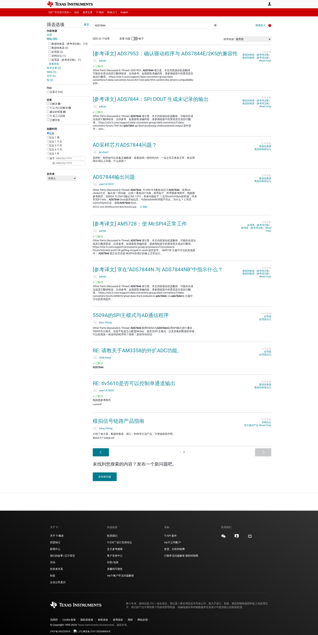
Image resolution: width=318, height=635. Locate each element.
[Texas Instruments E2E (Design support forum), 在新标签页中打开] (236, 537)
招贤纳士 (55, 542)
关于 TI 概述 (57, 535)
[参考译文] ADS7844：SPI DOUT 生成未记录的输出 (151, 99)
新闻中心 (55, 549)
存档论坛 (266, 422)
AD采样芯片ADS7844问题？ (125, 145)
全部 (49, 34)
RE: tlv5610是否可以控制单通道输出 (134, 383)
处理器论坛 (265, 319)
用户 (269, 4)
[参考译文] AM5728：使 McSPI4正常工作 (140, 224)
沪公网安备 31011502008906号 (95, 631)
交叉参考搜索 (115, 549)
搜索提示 (260, 25)
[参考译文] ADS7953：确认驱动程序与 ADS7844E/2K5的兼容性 (165, 54)
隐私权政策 (86, 619)
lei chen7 (104, 152)
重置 (86, 24)
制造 (52, 575)
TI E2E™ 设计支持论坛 (119, 542)
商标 (130, 619)
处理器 (267, 316)
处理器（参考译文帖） (259, 225)
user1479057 (106, 184)
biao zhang (105, 322)
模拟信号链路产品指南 (118, 421)
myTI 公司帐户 (172, 542)
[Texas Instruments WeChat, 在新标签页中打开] (223, 537)
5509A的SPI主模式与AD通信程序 (131, 315)
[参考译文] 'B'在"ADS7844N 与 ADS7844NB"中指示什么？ (158, 269)
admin (102, 60)
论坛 (76, 12)
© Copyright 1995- (63, 624)
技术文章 (87, 12)
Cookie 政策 (69, 619)
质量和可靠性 (115, 568)
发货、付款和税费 (174, 549)
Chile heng (105, 357)
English (124, 12)
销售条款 (103, 619)
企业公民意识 (58, 582)
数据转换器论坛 (263, 149)
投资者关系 (56, 568)
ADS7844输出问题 (114, 177)
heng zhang (105, 428)
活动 (52, 562)
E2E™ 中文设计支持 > (60, 12)
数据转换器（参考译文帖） (257, 54)
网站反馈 (142, 619)
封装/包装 (113, 562)
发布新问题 (104, 476)
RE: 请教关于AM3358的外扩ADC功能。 (137, 350)
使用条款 (118, 619)
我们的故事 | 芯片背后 (62, 555)
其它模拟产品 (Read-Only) (257, 425)
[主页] (72, 4)
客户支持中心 (115, 555)
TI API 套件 (170, 535)
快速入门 (112, 12)
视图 (145, 207)
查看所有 (54, 63)
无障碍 (54, 619)
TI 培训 (100, 12)
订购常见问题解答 (174, 555)
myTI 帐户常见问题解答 (120, 575)
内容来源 (52, 30)
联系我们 (112, 535)
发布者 (50, 173)
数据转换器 (265, 146)
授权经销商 (191, 555)
